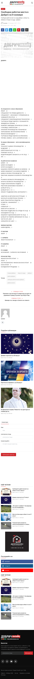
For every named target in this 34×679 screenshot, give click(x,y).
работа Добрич (11, 276)
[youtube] (11, 661)
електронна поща (6, 434)
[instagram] (7, 661)
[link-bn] (17, 542)
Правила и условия (25, 673)
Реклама (3, 675)
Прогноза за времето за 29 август (11, 382)
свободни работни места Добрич (16, 279)
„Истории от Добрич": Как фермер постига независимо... (21, 506)
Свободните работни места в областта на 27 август (20, 489)
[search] (32, 3)
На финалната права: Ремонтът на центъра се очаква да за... (15, 410)
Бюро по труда (21, 273)
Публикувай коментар (8, 454)
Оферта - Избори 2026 (7, 673)
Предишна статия (18, 291)
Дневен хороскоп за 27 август (20, 497)
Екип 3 (2, 357)
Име (2, 427)
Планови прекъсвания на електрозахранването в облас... (21, 523)
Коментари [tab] (5, 422)
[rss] (15, 661)
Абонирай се (28, 653)
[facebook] (3, 661)
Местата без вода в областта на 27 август (22, 515)
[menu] (2, 3)
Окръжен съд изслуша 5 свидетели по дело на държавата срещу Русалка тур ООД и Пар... (17, 294)
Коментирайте (5, 441)
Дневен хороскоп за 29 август (10, 355)
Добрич (30, 273)
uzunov (3, 318)
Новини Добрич (12, 273)
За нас (16, 673)
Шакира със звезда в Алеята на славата (17, 300)
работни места (11, 282)
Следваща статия (16, 298)
